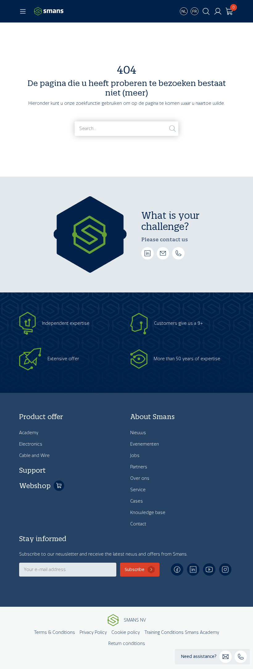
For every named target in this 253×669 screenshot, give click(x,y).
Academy (28, 432)
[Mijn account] (218, 11)
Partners (138, 467)
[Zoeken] (172, 128)
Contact (138, 524)
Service (138, 489)
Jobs (134, 455)
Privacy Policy (93, 632)
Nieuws (138, 432)
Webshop (35, 485)
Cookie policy (125, 632)
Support (32, 470)
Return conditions (126, 643)
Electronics (30, 444)
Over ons (139, 478)
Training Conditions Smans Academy (181, 632)
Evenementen (144, 444)
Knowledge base (147, 512)
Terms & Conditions (54, 632)
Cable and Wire (34, 455)
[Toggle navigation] (23, 11)
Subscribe (134, 569)
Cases (136, 501)
